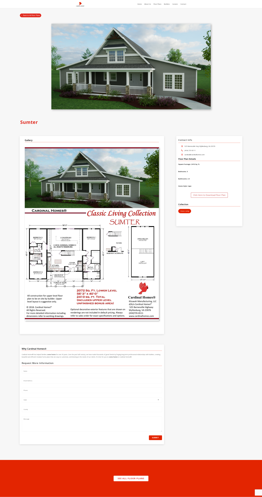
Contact (183, 4)
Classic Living (184, 211)
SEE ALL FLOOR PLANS (131, 478)
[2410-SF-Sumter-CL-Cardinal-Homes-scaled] (92, 320)
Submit (155, 438)
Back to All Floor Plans (31, 15)
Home (139, 4)
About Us (147, 4)
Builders (167, 4)
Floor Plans (157, 4)
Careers (175, 4)
